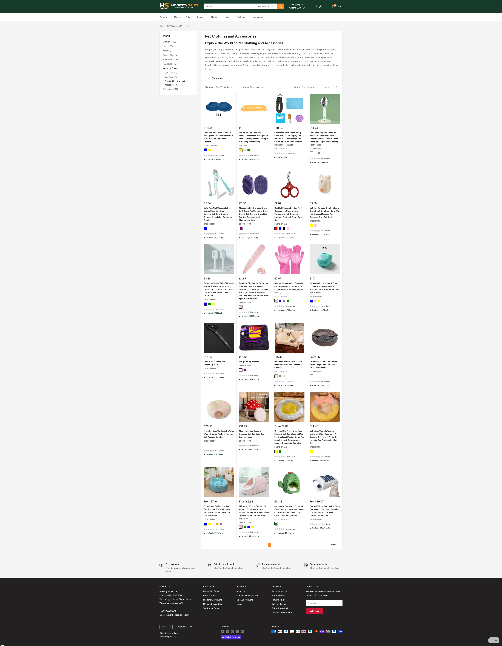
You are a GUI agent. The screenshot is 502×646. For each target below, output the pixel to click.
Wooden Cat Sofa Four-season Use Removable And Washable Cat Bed (288, 365)
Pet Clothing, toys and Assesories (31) (175, 83)
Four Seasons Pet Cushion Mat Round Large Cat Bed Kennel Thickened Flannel (323, 365)
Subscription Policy (281, 608)
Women (163, 17)
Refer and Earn (210, 595)
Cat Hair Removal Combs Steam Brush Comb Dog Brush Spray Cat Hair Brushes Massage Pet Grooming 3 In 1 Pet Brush (325, 212)
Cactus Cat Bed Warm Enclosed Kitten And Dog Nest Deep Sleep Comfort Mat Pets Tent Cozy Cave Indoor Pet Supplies (289, 511)
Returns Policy (278, 600)
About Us (240, 591)
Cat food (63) (171, 73)
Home (214, 17)
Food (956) (168, 64)
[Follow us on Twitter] (227, 631)
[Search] (280, 6)
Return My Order (211, 591)
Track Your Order (211, 608)
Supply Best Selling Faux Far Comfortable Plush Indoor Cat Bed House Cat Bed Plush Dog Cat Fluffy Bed (217, 511)
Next (333, 545)
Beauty (200, 17)
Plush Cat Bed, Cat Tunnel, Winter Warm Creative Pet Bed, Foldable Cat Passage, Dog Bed (219, 434)
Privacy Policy (278, 595)
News (239, 604)
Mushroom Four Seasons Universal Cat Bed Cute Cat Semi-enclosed (251, 434)
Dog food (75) (171, 77)
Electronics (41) (170, 89)
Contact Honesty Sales (247, 595)
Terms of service (279, 591)
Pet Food (241, 17)
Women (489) (169, 42)
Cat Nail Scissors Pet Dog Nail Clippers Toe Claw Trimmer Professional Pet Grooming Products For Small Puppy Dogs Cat (288, 214)
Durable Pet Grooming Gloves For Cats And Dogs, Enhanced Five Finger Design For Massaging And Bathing (289, 288)
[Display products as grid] (333, 87)
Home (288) (169, 59)
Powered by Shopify (167, 636)
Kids (188, 17)
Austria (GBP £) (181, 627)
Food (226, 17)
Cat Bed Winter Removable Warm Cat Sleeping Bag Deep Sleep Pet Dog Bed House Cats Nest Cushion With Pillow (325, 511)
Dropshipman (280, 149)
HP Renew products (212, 600)
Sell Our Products (244, 600)
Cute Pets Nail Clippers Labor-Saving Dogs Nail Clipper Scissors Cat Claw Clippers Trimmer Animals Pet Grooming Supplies (218, 214)
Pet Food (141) (170, 68)
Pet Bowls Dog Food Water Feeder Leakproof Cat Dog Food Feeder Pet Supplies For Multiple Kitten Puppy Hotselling (253, 137)
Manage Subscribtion (213, 604)
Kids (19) (167, 50)
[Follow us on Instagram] (232, 631)
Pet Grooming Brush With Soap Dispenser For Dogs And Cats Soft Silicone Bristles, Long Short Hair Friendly (324, 288)
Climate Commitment (282, 612)
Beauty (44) (169, 55)
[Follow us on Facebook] (222, 631)
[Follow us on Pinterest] (237, 631)
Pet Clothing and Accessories (179, 26)
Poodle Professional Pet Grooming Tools (214, 363)
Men (176, 17)
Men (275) (168, 46)
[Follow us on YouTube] (242, 631)
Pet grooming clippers (249, 362)
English (164, 627)
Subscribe (314, 611)
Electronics (257, 17)
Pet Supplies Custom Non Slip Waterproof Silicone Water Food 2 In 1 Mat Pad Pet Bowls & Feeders (218, 137)
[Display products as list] (337, 87)
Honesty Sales (210, 146)
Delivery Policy (279, 604)
